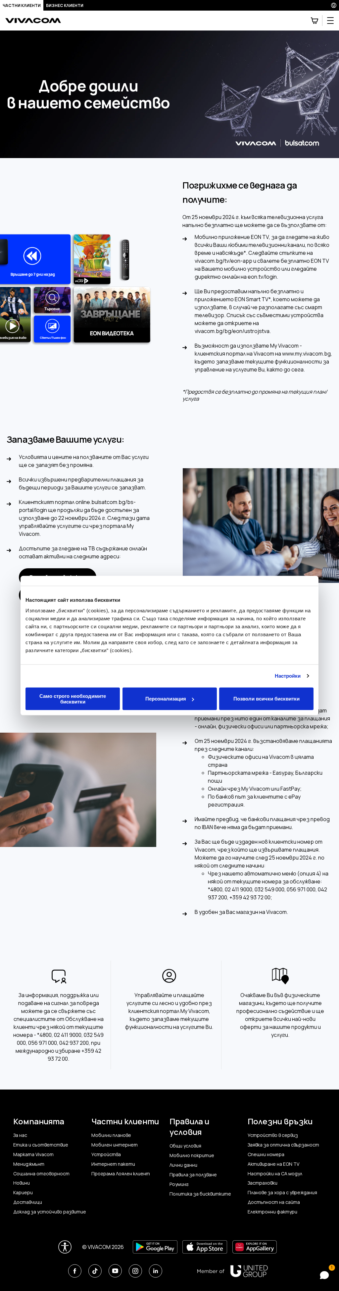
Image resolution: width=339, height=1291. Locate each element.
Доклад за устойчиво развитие (49, 1212)
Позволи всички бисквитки (266, 699)
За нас (20, 1135)
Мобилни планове (111, 1135)
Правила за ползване (193, 1175)
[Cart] (314, 20)
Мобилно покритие (192, 1155)
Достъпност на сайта (274, 1202)
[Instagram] (135, 1271)
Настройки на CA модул (275, 1174)
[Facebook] (74, 1271)
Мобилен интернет (114, 1145)
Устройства (106, 1154)
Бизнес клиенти (64, 5)
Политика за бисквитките (200, 1194)
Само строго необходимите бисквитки (72, 698)
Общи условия (185, 1146)
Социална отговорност (41, 1174)
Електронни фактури (272, 1212)
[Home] (33, 21)
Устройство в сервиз (273, 1135)
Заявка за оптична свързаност (283, 1145)
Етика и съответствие (40, 1145)
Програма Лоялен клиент (120, 1174)
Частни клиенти (22, 5)
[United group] (232, 1271)
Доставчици (27, 1202)
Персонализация (165, 699)
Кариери (23, 1193)
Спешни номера (266, 1154)
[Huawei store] (254, 1247)
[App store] (204, 1247)
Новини (21, 1183)
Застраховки (262, 1183)
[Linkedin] (155, 1271)
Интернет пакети (113, 1164)
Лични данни (183, 1165)
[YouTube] (115, 1271)
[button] (323, 1275)
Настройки (288, 676)
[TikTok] (95, 1271)
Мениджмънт (28, 1164)
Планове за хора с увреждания (282, 1193)
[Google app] (155, 1247)
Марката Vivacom (33, 1154)
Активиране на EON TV (273, 1164)
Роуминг (179, 1184)
